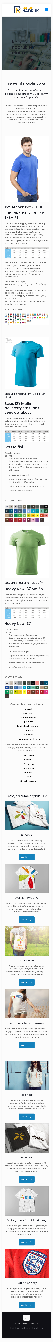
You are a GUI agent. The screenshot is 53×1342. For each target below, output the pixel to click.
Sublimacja (26, 960)
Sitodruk (26, 835)
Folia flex (26, 1157)
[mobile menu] (46, 9)
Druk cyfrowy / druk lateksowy (26, 1220)
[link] (27, 815)
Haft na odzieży (26, 1283)
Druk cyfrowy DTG (26, 898)
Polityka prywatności (20, 1328)
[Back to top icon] (26, 1318)
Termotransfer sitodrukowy (27, 1023)
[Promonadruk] (26, 9)
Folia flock (26, 1095)
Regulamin (37, 1328)
